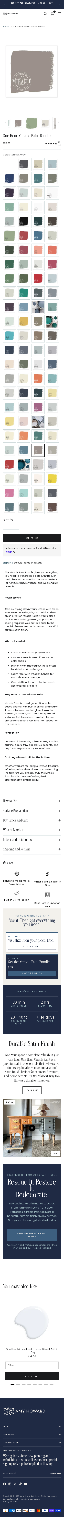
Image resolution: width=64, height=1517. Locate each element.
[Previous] (5, 4)
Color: (14, 154)
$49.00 (32, 1356)
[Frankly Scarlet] (38, 278)
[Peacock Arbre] (38, 436)
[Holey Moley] (23, 321)
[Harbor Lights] (52, 307)
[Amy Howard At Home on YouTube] (26, 1484)
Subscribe (55, 1473)
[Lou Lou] (23, 364)
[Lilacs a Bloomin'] (52, 350)
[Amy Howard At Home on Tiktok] (21, 1484)
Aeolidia (13, 1501)
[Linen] (9, 364)
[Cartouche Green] (9, 235)
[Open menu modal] (59, 13)
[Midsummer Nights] (38, 393)
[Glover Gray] (52, 293)
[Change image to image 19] (31, 123)
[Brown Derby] (52, 221)
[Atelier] (52, 178)
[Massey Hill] (38, 378)
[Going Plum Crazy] (9, 307)
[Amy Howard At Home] (10, 13)
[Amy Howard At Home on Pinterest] (15, 1484)
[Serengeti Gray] (52, 450)
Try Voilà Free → (32, 946)
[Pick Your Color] (9, 164)
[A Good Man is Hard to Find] (23, 164)
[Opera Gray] (23, 407)
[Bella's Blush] (52, 207)
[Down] (58, 123)
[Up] (5, 123)
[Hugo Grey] (38, 321)
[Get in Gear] (23, 293)
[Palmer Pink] (23, 421)
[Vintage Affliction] (9, 507)
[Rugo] (23, 450)
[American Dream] (9, 178)
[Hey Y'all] (9, 321)
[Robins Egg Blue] (9, 450)
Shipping (8, 562)
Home (6, 26)
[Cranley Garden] (9, 264)
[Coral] (38, 250)
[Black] (23, 221)
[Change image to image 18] (18, 123)
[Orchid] (38, 407)
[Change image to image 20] (45, 123)
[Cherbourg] (9, 250)
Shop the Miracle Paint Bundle (32, 1235)
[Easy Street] (9, 278)
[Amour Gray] (23, 178)
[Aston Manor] (38, 178)
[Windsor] (52, 507)
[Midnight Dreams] (23, 393)
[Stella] (52, 464)
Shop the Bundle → (31, 973)
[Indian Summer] (9, 335)
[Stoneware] (9, 478)
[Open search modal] (45, 13)
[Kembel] (52, 335)
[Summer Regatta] (23, 478)
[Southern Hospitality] (23, 464)
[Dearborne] (38, 264)
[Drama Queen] (52, 264)
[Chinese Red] (23, 250)
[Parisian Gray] (52, 421)
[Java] (38, 335)
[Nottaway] (9, 407)
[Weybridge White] (38, 507)
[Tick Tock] (23, 493)
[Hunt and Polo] (52, 321)
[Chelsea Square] (52, 235)
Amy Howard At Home (30, 1496)
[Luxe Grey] (38, 364)
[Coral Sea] (52, 250)
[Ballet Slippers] (38, 193)
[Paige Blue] (52, 407)
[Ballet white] (52, 193)
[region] (32, 1340)
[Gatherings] (9, 293)
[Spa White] (38, 464)
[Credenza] (23, 264)
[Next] (59, 4)
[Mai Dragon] (52, 364)
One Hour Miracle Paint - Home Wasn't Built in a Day (32, 1351)
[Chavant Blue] (38, 235)
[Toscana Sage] (38, 493)
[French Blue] (52, 278)
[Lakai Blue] (23, 350)
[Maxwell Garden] (52, 378)
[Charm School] (23, 235)
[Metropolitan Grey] (9, 393)
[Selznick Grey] (38, 450)
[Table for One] (9, 493)
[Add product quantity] (16, 526)
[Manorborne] (23, 378)
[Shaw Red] (9, 464)
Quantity (8, 519)
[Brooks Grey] (38, 221)
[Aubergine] (9, 193)
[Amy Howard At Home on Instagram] (10, 1484)
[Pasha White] (9, 436)
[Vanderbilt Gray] (52, 493)
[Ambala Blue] (52, 164)
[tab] (12, 1384)
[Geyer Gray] (38, 293)
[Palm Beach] (9, 421)
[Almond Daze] (38, 164)
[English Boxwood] (23, 278)
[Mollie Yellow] (52, 393)
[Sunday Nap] (38, 478)
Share (10, 863)
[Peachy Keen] (23, 436)
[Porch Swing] (52, 436)
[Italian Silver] (23, 335)
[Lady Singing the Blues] (9, 350)
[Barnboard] (23, 207)
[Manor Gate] (9, 378)
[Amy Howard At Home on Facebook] (5, 1484)
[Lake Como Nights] (38, 350)
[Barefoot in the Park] (9, 207)
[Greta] (38, 307)
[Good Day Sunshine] (23, 307)
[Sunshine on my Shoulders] (52, 478)
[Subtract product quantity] (6, 526)
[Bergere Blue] (9, 221)
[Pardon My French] (38, 421)
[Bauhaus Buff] (38, 207)
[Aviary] (23, 193)
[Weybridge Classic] (23, 507)
